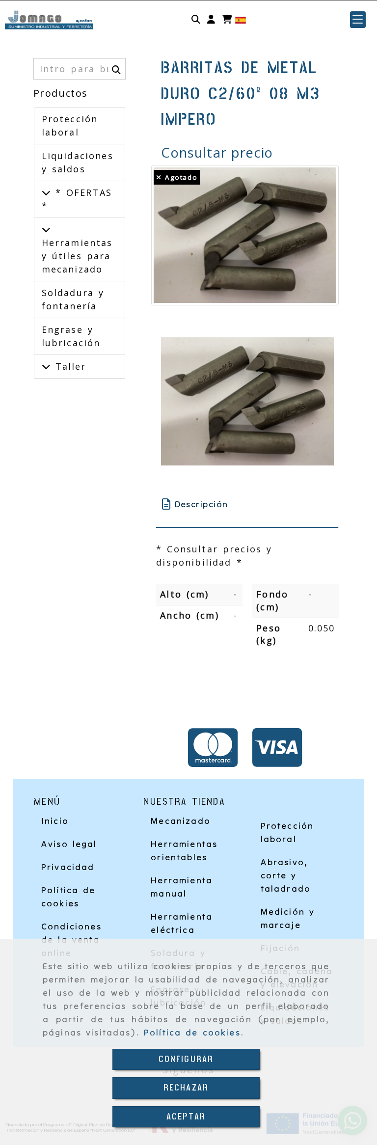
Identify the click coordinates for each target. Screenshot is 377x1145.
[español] (240, 19)
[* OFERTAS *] (46, 192)
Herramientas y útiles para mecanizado (77, 256)
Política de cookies (192, 1032)
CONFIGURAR (186, 1059)
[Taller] (46, 366)
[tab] (247, 504)
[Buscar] (196, 20)
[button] (211, 20)
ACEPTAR (186, 1116)
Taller (68, 366)
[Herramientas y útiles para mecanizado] (46, 229)
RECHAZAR (186, 1087)
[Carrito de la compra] (226, 20)
